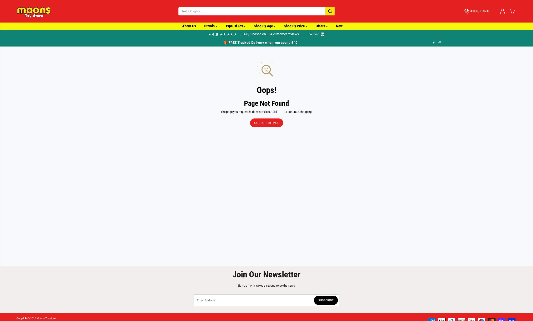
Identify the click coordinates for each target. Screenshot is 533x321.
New (339, 26)
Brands (209, 26)
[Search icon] (330, 11)
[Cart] (512, 11)
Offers (321, 26)
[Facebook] (433, 42)
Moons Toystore (46, 318)
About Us (189, 26)
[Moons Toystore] (34, 11)
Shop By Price (295, 26)
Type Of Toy (234, 26)
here (281, 111)
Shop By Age (264, 26)
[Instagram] (439, 42)
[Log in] (502, 11)
